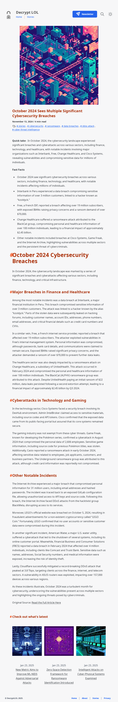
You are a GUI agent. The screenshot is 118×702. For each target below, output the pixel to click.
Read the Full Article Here (46, 602)
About (84, 698)
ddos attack (88, 126)
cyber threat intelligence (27, 129)
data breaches (71, 126)
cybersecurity (36, 126)
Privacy (107, 698)
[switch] (110, 14)
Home (19, 16)
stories (22, 126)
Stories (30, 16)
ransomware (53, 126)
